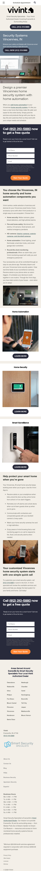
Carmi (23, 691)
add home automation (19, 105)
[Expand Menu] (21, 14)
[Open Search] (35, 3)
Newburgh (24, 682)
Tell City (24, 703)
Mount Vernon (26, 715)
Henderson (10, 715)
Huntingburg (25, 695)
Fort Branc (10, 699)
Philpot (9, 695)
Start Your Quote (20, 178)
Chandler (24, 687)
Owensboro (11, 682)
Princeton (10, 707)
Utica (8, 691)
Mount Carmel (11, 703)
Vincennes (10, 711)
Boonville (24, 699)
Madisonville (25, 711)
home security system (19, 107)
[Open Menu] (4, 3)
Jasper (23, 707)
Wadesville (10, 687)
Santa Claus (11, 719)
